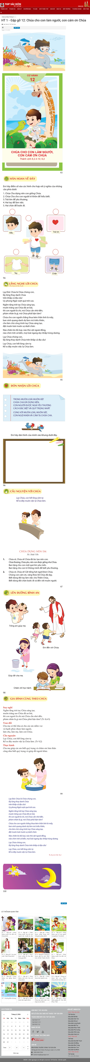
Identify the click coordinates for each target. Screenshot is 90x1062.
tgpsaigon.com (36, 1022)
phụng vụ (12, 9)
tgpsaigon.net (36, 1020)
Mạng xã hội (35, 1027)
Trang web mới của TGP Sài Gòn (43, 1017)
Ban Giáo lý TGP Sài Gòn (9, 24)
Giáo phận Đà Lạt (73, 1021)
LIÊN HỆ (33, 1045)
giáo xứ (52, 9)
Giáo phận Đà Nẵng (73, 1043)
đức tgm (86, 9)
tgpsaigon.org (36, 1024)
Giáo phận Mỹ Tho (73, 1025)
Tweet (17, 27)
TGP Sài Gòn (71, 1014)
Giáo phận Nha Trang (74, 1045)
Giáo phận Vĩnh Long (73, 1032)
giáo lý (19, 9)
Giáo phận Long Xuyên (74, 1023)
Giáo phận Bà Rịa (72, 1016)
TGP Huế (70, 1038)
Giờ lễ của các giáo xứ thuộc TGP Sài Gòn (46, 1013)
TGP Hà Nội (71, 1054)
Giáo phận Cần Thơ (73, 1019)
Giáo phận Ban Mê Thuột (75, 1041)
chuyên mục (27, 9)
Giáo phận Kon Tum (73, 1047)
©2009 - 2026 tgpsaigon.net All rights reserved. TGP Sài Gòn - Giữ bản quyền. (45, 1060)
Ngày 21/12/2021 (6, 30)
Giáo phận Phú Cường (74, 1030)
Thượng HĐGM (76, 9)
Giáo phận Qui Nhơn (73, 1049)
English (80, 6)
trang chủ (4, 9)
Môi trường (66, 9)
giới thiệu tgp (43, 9)
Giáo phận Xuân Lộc (73, 1034)
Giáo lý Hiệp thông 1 (8, 17)
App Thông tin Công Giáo (40, 1035)
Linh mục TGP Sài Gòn (39, 1010)
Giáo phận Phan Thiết (74, 1027)
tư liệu (35, 9)
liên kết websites (73, 1009)
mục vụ (59, 9)
